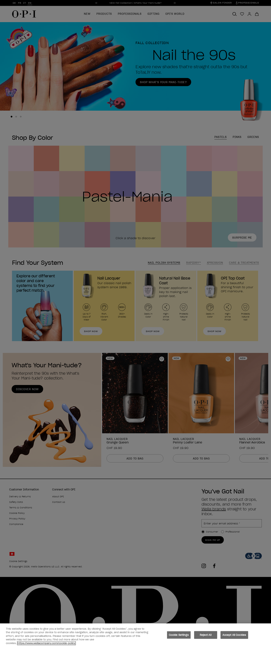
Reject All (205, 634)
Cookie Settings (179, 634)
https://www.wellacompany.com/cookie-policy (46, 643)
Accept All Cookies (234, 634)
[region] (135, 635)
